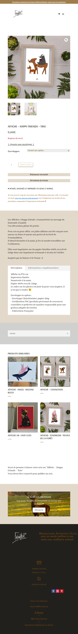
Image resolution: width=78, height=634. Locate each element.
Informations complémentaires (43, 268)
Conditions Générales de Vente (39, 624)
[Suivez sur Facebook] (53, 591)
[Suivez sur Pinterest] (61, 591)
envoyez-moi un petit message (26, 198)
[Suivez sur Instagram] (57, 591)
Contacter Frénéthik (39, 601)
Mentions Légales (39, 618)
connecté (27, 473)
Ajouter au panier (25, 165)
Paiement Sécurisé (39, 568)
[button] (66, 40)
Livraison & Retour (39, 584)
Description (16, 268)
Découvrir (39, 510)
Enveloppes (14, 151)
